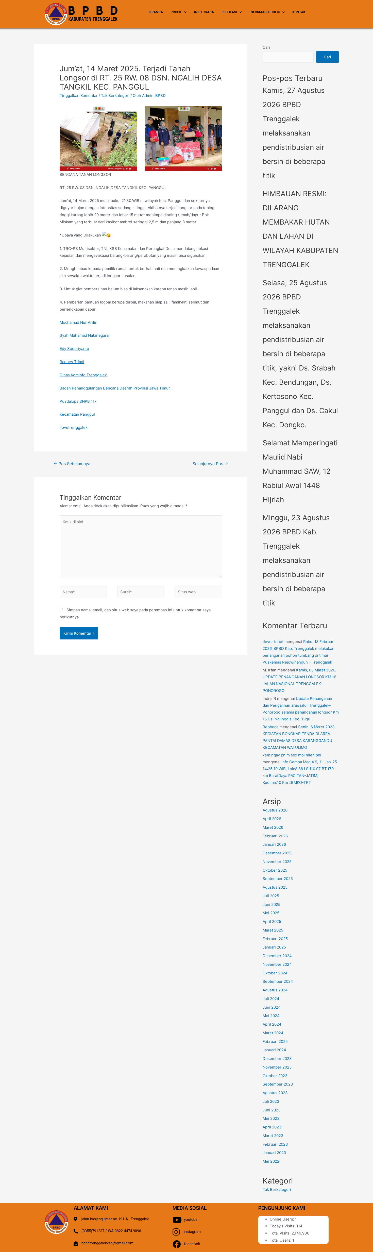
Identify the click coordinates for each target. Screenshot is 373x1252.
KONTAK (298, 12)
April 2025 (272, 921)
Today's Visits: (283, 1226)
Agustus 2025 (275, 887)
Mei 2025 (271, 912)
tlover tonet (273, 641)
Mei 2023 (271, 1118)
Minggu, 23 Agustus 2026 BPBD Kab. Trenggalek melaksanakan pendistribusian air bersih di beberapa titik (296, 560)
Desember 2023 (277, 1058)
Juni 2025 (271, 904)
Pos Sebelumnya (72, 463)
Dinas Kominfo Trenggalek (83, 375)
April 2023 (272, 1127)
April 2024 (272, 1024)
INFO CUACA (204, 12)
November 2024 (277, 964)
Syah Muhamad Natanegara (84, 335)
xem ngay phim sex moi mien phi (292, 755)
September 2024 (278, 981)
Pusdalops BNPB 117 (78, 401)
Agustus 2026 (275, 810)
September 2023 (278, 1084)
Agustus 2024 (275, 990)
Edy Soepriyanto (74, 348)
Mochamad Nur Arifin (78, 322)
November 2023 (277, 1067)
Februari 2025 (275, 938)
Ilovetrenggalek (74, 427)
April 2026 (272, 818)
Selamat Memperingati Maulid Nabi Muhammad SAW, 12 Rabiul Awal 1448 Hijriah (300, 471)
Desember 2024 (277, 955)
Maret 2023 (273, 1135)
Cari (266, 47)
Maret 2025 (273, 930)
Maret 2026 (273, 827)
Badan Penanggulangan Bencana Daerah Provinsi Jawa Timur (115, 388)
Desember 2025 (277, 853)
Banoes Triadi (72, 361)
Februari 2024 (275, 1041)
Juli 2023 (271, 1101)
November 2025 (277, 861)
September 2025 (278, 878)
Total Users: (281, 1240)
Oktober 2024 (275, 973)
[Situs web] (198, 592)
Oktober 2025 (275, 870)
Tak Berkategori (115, 95)
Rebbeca (270, 726)
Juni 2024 (272, 1007)
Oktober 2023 (275, 1075)
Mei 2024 (271, 1015)
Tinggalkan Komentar (79, 95)
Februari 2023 (275, 1144)
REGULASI (229, 12)
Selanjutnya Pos (210, 463)
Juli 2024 (271, 998)
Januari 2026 (274, 844)
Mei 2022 (271, 1161)
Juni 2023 (272, 1110)
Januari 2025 (274, 947)
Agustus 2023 (275, 1092)
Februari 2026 (275, 836)
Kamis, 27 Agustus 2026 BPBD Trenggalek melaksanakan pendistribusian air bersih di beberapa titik (294, 133)
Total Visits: (281, 1233)
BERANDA (155, 12)
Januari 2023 (274, 1152)
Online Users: (282, 1219)
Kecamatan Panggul (77, 414)
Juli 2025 (271, 895)
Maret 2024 (273, 1032)
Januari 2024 (274, 1049)
